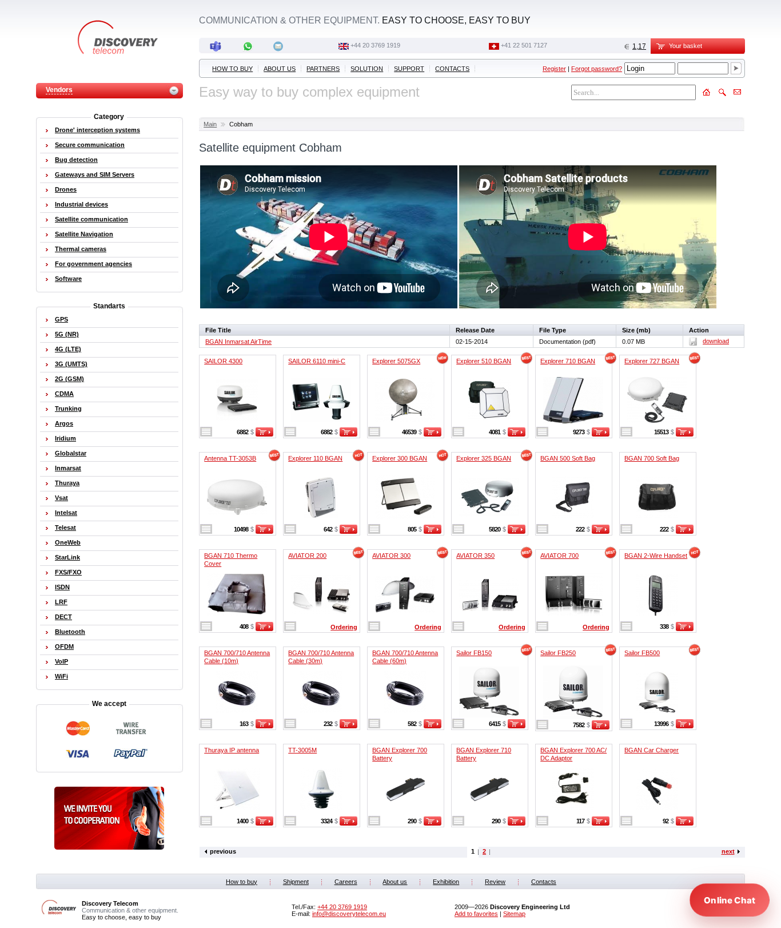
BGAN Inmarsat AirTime (238, 341)
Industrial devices (81, 204)
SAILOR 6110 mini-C (316, 361)
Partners (323, 68)
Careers (345, 881)
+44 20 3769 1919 (375, 45)
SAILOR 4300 (223, 361)
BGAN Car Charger (651, 750)
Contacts (452, 68)
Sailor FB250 (558, 652)
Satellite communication (91, 219)
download (716, 341)
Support (409, 68)
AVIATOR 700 (559, 555)
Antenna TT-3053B (230, 458)
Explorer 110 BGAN (315, 458)
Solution (366, 68)
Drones (66, 189)
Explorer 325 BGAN (483, 458)
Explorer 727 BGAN (651, 361)
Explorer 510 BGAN (483, 361)
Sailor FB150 (474, 652)
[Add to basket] (264, 434)
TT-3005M (302, 750)
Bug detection (76, 159)
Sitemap (514, 913)
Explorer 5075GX (396, 361)
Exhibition (446, 881)
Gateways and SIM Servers (94, 174)
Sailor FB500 (642, 652)
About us (280, 68)
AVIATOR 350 (475, 555)
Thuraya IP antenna (231, 750)
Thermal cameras (80, 248)
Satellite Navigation (84, 234)
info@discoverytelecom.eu (349, 913)
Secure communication (90, 144)
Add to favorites (476, 913)
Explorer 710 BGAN (567, 361)
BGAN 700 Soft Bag (651, 458)
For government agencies (93, 263)
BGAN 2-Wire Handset (655, 555)
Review (495, 881)
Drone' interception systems (97, 129)
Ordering (343, 627)
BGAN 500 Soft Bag (567, 458)
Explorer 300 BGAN (399, 458)
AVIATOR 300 (391, 555)
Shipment (296, 881)
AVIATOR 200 (307, 555)
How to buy (232, 68)
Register (554, 68)
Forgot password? (596, 68)
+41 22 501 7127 (524, 45)
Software (68, 278)
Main (210, 124)
